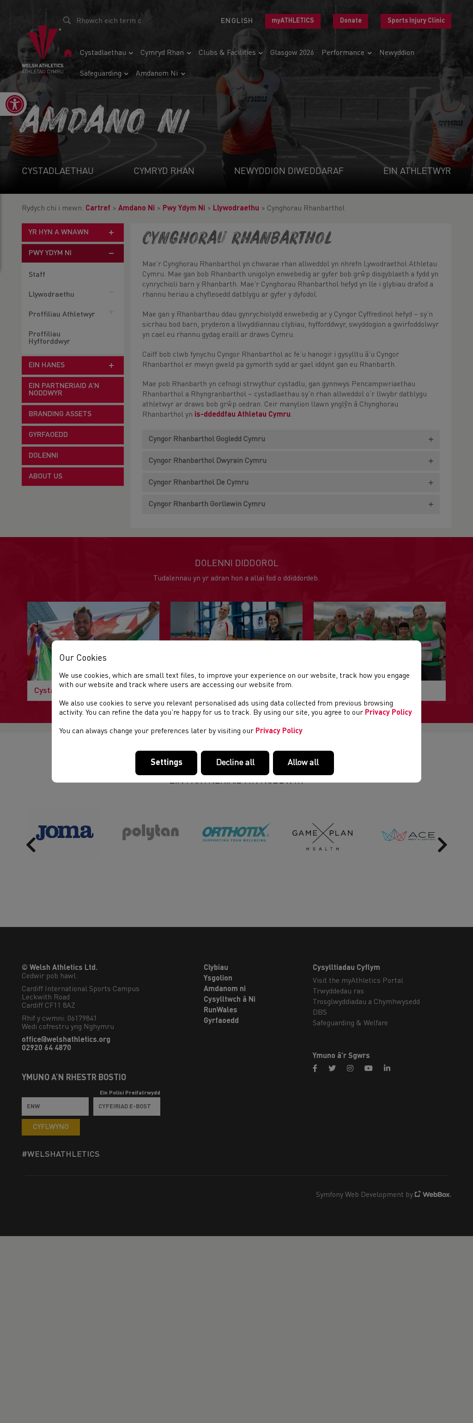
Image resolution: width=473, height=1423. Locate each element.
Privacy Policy (388, 713)
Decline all (235, 763)
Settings (166, 763)
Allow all (303, 763)
